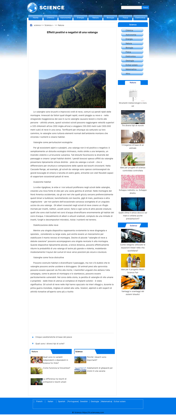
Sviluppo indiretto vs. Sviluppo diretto (133, 191)
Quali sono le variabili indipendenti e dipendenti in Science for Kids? (55, 360)
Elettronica (140, 17)
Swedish (84, 401)
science (37, 25)
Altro (128, 73)
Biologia (110, 17)
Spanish (61, 401)
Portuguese (72, 401)
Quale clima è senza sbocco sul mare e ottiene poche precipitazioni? (133, 215)
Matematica (131, 69)
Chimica (50, 17)
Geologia (130, 60)
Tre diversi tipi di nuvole (133, 125)
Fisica (125, 17)
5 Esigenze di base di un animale (133, 146)
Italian (50, 401)
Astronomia (65, 17)
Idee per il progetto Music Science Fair (133, 271)
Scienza (48, 25)
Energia (80, 17)
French (39, 401)
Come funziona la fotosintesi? (56, 368)
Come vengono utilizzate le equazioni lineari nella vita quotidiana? (132, 247)
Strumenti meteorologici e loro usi (133, 104)
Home (35, 17)
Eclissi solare (131, 65)
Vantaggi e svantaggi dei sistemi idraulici (133, 292)
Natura (95, 17)
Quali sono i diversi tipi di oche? (50, 343)
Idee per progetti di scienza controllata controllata (132, 169)
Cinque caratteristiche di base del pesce (53, 337)
